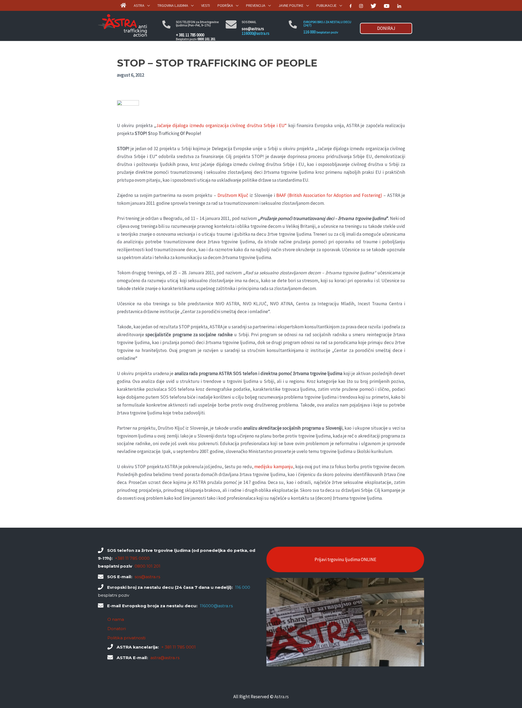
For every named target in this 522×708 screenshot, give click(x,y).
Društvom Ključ (232, 195)
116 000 (309, 31)
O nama (115, 619)
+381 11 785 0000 (132, 558)
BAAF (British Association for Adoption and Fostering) (329, 195)
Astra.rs (281, 697)
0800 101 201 (206, 39)
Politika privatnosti (126, 637)
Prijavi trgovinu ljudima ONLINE (345, 559)
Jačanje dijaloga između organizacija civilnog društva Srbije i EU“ (221, 125)
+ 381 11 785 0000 (190, 34)
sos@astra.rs (253, 28)
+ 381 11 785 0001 (178, 647)
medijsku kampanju (273, 467)
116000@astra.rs (255, 33)
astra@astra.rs (164, 657)
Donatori (116, 628)
